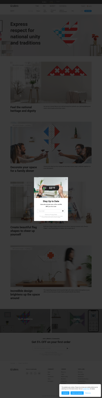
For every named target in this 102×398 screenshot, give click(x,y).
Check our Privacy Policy (51, 214)
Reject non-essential (77, 393)
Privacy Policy (45, 217)
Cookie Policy (86, 389)
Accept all (65, 393)
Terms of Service (54, 217)
